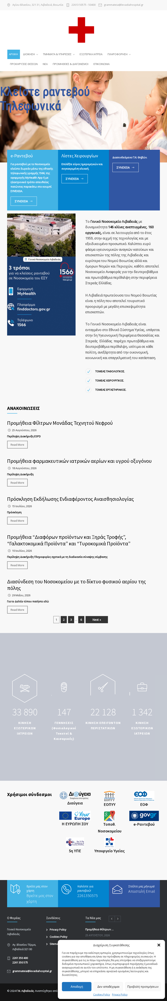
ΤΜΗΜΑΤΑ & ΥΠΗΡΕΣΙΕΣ (57, 54)
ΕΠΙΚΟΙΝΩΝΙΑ (101, 64)
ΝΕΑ (45, 64)
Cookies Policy (101, 994)
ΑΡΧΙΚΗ (13, 54)
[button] (159, 945)
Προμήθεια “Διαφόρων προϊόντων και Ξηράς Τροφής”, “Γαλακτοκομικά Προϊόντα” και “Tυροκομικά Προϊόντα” (68, 540)
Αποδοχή (77, 986)
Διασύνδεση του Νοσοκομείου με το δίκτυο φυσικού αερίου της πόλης (76, 584)
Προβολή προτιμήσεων (143, 986)
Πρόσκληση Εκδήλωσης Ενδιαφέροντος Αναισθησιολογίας (70, 498)
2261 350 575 (20, 962)
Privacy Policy (119, 994)
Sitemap (55, 944)
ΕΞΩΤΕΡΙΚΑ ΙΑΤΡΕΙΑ (91, 54)
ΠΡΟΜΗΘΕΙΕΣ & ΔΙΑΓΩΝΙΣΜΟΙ (70, 64)
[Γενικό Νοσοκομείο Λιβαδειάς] (83, 29)
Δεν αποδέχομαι (108, 986)
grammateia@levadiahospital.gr (32, 971)
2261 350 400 (20, 958)
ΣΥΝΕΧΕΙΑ (21, 201)
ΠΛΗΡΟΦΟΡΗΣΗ (117, 54)
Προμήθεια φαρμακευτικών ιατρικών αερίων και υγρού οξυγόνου (79, 460)
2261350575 (87, 895)
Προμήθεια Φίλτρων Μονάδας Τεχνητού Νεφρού (60, 422)
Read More (17, 444)
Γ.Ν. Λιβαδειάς (25, 991)
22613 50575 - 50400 (83, 5)
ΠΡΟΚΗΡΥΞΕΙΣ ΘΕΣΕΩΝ (24, 64)
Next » (96, 620)
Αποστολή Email (141, 891)
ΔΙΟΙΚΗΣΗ (29, 54)
